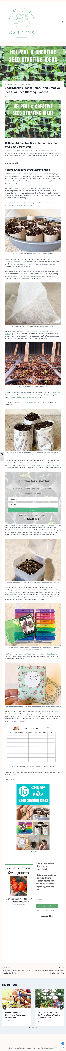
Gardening (17, 84)
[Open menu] (62, 22)
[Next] (61, 1007)
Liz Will (8, 96)
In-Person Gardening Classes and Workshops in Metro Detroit (16, 1015)
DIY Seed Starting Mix (19, 188)
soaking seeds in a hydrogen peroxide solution (25, 276)
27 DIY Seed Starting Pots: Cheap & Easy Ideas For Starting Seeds (16, 970)
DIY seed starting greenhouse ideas (33, 402)
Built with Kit (33, 519)
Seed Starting (25, 84)
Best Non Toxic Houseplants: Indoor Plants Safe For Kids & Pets (49, 970)
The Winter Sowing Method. (46, 525)
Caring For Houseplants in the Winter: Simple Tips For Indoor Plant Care (48, 1015)
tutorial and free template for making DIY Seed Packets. (38, 654)
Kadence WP (52, 1048)
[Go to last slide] (4, 1007)
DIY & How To (9, 84)
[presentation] (16, 998)
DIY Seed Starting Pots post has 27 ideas (25, 397)
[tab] (29, 1027)
